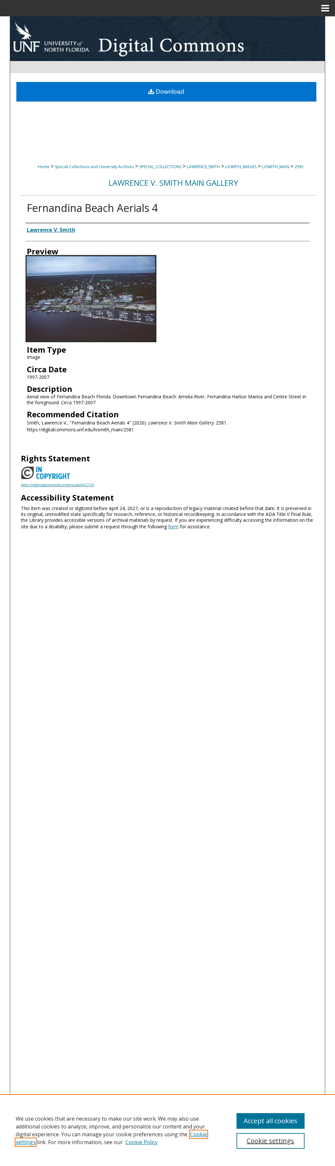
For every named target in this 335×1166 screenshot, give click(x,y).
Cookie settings (270, 1140)
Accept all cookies (270, 1120)
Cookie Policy (141, 1142)
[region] (167, 1130)
